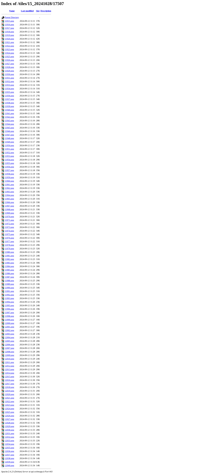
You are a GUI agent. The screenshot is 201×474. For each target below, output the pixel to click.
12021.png (9, 398)
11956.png (9, 167)
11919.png (9, 35)
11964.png (9, 195)
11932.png (9, 81)
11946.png (9, 131)
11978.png (9, 245)
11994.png (9, 302)
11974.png (9, 231)
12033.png (9, 440)
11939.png (9, 106)
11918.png (9, 31)
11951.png (9, 149)
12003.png (9, 334)
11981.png (9, 256)
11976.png (9, 238)
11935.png (9, 92)
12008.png (9, 352)
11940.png (9, 110)
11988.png (9, 280)
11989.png (9, 284)
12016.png (9, 380)
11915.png (9, 21)
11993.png (9, 298)
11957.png (9, 170)
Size (38, 11)
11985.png (9, 270)
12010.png (9, 359)
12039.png (9, 462)
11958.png (9, 174)
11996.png (9, 309)
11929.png (9, 71)
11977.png (9, 241)
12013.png (9, 369)
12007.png (9, 348)
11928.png (9, 67)
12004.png (9, 337)
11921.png (9, 42)
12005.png (9, 341)
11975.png (9, 234)
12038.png (9, 458)
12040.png (9, 465)
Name (12, 11)
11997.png (9, 312)
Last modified (27, 11)
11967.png (9, 206)
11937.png (9, 99)
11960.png (9, 181)
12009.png (9, 355)
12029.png (9, 426)
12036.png (9, 451)
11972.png (9, 224)
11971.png (9, 220)
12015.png (9, 376)
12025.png (9, 412)
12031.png (9, 433)
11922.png (9, 46)
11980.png (9, 252)
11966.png (9, 202)
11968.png (9, 209)
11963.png (9, 192)
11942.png (9, 117)
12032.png (9, 437)
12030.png (9, 430)
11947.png (9, 135)
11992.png (9, 295)
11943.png (9, 120)
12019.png (9, 391)
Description (45, 11)
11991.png (9, 291)
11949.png (9, 142)
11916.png (9, 24)
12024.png (9, 408)
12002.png (9, 330)
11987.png (9, 277)
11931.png (9, 78)
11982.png (9, 259)
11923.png (9, 49)
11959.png (9, 177)
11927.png (9, 63)
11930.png (9, 74)
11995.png (9, 305)
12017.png (9, 384)
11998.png (9, 316)
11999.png (9, 320)
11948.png (9, 138)
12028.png (9, 423)
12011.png (9, 362)
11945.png (9, 128)
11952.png (9, 152)
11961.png (9, 184)
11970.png (9, 216)
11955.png (9, 163)
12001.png (9, 327)
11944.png (9, 124)
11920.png (9, 39)
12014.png (9, 373)
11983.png (9, 263)
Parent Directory (12, 17)
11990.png (9, 288)
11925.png (9, 56)
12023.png (9, 405)
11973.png (9, 227)
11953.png (9, 156)
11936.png (9, 95)
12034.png (9, 444)
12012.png (9, 366)
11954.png (9, 160)
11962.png (9, 188)
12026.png (9, 416)
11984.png (9, 266)
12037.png (9, 455)
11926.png (9, 60)
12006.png (9, 344)
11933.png (9, 85)
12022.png (9, 401)
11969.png (9, 213)
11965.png (9, 199)
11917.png (9, 28)
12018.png (9, 387)
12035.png (9, 448)
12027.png (9, 419)
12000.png (9, 323)
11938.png (9, 103)
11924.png (9, 53)
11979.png (9, 248)
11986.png (9, 273)
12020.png (9, 394)
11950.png (9, 145)
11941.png (9, 113)
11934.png (9, 88)
